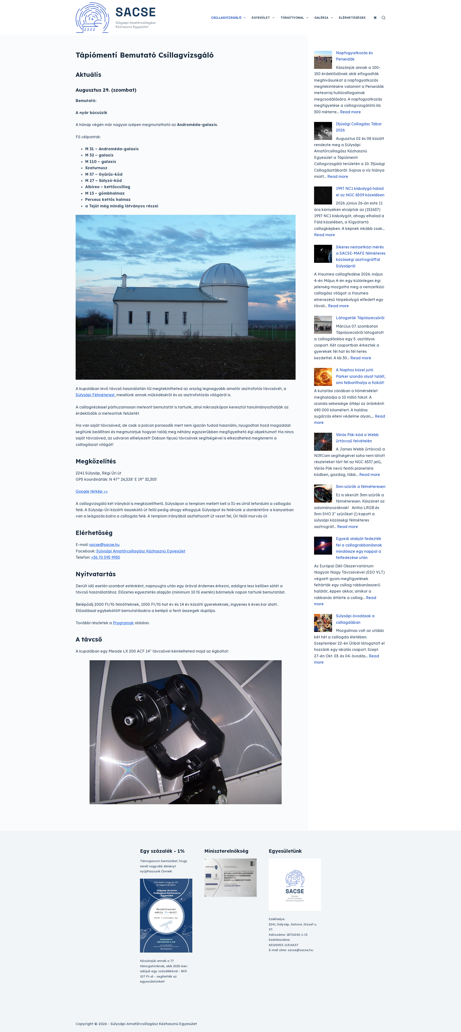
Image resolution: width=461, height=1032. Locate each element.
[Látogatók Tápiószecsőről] (323, 325)
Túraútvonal (292, 17)
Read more (350, 111)
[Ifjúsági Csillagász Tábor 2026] (323, 131)
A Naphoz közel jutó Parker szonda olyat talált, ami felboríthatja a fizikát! (360, 376)
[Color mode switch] (375, 17)
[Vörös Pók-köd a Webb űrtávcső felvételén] (323, 442)
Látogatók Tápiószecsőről (360, 317)
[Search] (383, 17)
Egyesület (261, 17)
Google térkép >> (92, 491)
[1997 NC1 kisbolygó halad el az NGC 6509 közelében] (323, 195)
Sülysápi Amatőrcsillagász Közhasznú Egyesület (140, 551)
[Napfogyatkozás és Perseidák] (323, 60)
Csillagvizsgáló (226, 17)
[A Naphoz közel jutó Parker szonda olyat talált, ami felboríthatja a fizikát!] (323, 377)
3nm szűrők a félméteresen (360, 486)
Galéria (321, 17)
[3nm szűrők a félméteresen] (323, 494)
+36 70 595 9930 (105, 557)
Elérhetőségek (352, 17)
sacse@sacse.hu (104, 544)
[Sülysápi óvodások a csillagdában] (323, 623)
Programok (123, 622)
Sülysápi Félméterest (95, 394)
